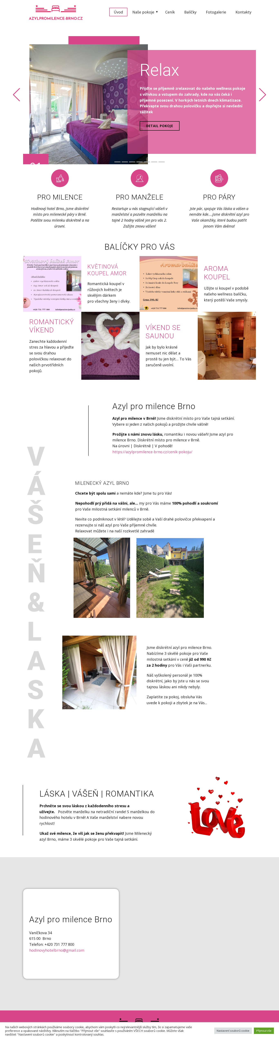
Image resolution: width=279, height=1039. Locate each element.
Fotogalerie (216, 12)
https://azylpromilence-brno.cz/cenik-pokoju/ (152, 451)
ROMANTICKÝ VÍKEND (51, 326)
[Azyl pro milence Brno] (56, 12)
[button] (16, 94)
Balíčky (190, 12)
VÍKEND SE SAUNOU (163, 332)
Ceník (170, 12)
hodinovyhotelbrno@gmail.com (56, 950)
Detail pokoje (159, 126)
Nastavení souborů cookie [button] (233, 1030)
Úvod (118, 12)
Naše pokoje (143, 12)
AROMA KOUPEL (217, 273)
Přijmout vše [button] (263, 1030)
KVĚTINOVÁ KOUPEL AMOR (107, 269)
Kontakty (243, 12)
